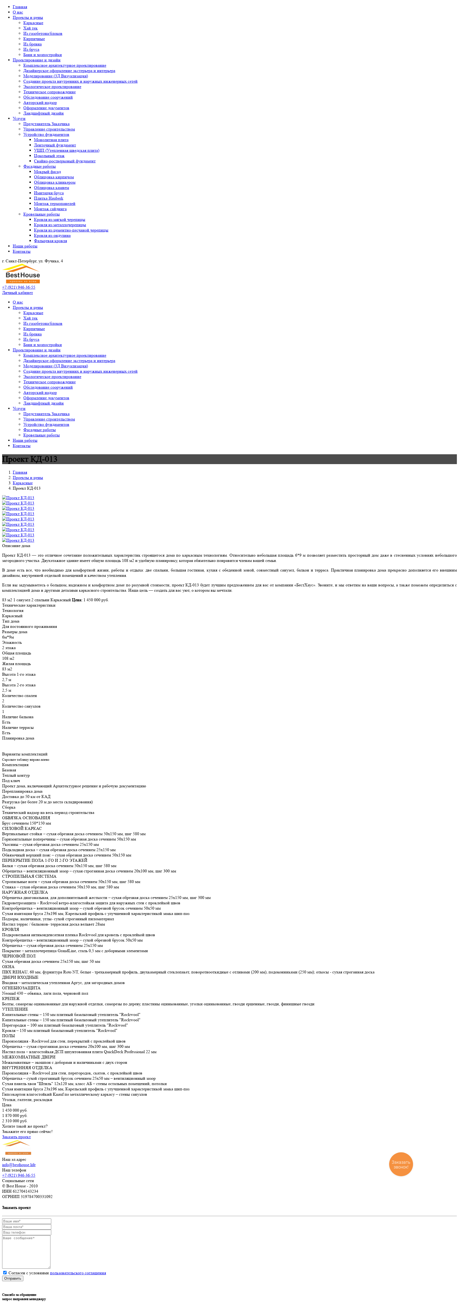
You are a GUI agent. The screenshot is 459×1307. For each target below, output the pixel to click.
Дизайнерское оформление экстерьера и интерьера (69, 70)
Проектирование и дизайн (37, 59)
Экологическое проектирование (52, 86)
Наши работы (25, 246)
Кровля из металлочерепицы (60, 224)
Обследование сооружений (48, 97)
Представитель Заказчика (46, 123)
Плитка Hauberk (48, 198)
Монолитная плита (51, 139)
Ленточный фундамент (55, 145)
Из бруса (31, 49)
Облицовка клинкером (54, 182)
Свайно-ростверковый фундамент (65, 160)
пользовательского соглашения (78, 1272)
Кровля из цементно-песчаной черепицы (71, 230)
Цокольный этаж (49, 155)
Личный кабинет (17, 292)
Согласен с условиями (57, 1272)
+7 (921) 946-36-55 (18, 287)
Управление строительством (49, 129)
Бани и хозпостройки (42, 54)
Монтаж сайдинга (50, 208)
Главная (20, 6)
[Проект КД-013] (18, 497)
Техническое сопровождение (49, 91)
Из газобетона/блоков (42, 33)
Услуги (19, 118)
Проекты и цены (28, 17)
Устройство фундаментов (46, 134)
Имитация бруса (49, 192)
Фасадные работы (39, 166)
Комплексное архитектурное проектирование (64, 65)
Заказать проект (16, 1136)
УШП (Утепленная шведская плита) (66, 150)
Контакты (22, 251)
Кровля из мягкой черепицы (59, 219)
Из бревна (32, 44)
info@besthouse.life (19, 1164)
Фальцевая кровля (50, 240)
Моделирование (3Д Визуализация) (55, 75)
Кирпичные (34, 38)
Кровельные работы (41, 214)
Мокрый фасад (47, 171)
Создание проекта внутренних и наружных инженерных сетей (80, 81)
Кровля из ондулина (52, 235)
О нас (18, 12)
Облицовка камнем (51, 187)
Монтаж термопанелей (54, 203)
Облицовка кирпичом (54, 176)
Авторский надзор (40, 102)
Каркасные (33, 22)
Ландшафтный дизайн (43, 113)
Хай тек (30, 28)
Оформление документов (46, 107)
